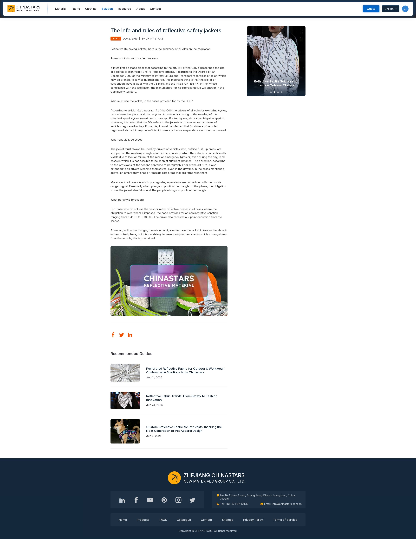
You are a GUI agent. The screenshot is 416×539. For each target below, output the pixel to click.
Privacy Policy (253, 519)
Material (60, 8)
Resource (124, 8)
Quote (371, 8)
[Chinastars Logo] (174, 477)
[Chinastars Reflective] (150, 500)
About (140, 8)
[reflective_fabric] (178, 500)
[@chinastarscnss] (136, 500)
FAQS (163, 519)
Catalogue (184, 519)
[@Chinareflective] (192, 500)
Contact (155, 8)
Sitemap (227, 519)
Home (123, 519)
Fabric (76, 8)
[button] (405, 9)
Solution (107, 8)
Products (143, 519)
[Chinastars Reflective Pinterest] (164, 500)
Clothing (91, 8)
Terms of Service (285, 519)
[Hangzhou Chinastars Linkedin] (122, 500)
